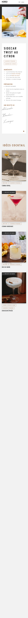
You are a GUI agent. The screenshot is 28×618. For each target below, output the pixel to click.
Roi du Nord (6, 267)
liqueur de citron (15, 75)
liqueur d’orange (16, 73)
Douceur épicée (7, 311)
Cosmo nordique (7, 226)
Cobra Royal (6, 186)
